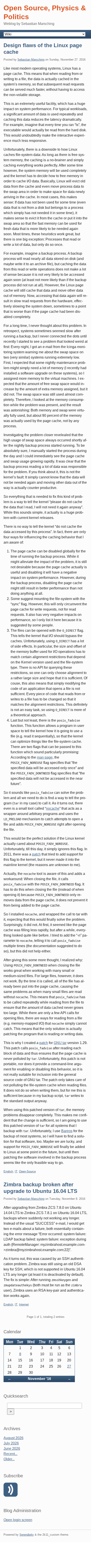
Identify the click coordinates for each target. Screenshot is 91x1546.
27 (69, 1366)
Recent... (10, 1454)
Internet (24, 1304)
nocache (52, 808)
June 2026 (12, 1448)
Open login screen (18, 1520)
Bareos (66, 1131)
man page (45, 757)
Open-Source (27, 1171)
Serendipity (26, 1534)
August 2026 (13, 1438)
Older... (9, 1459)
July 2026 (11, 1443)
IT (16, 1171)
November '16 (39, 1379)
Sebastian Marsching (30, 59)
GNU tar (60, 1043)
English (8, 1171)
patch (36, 854)
